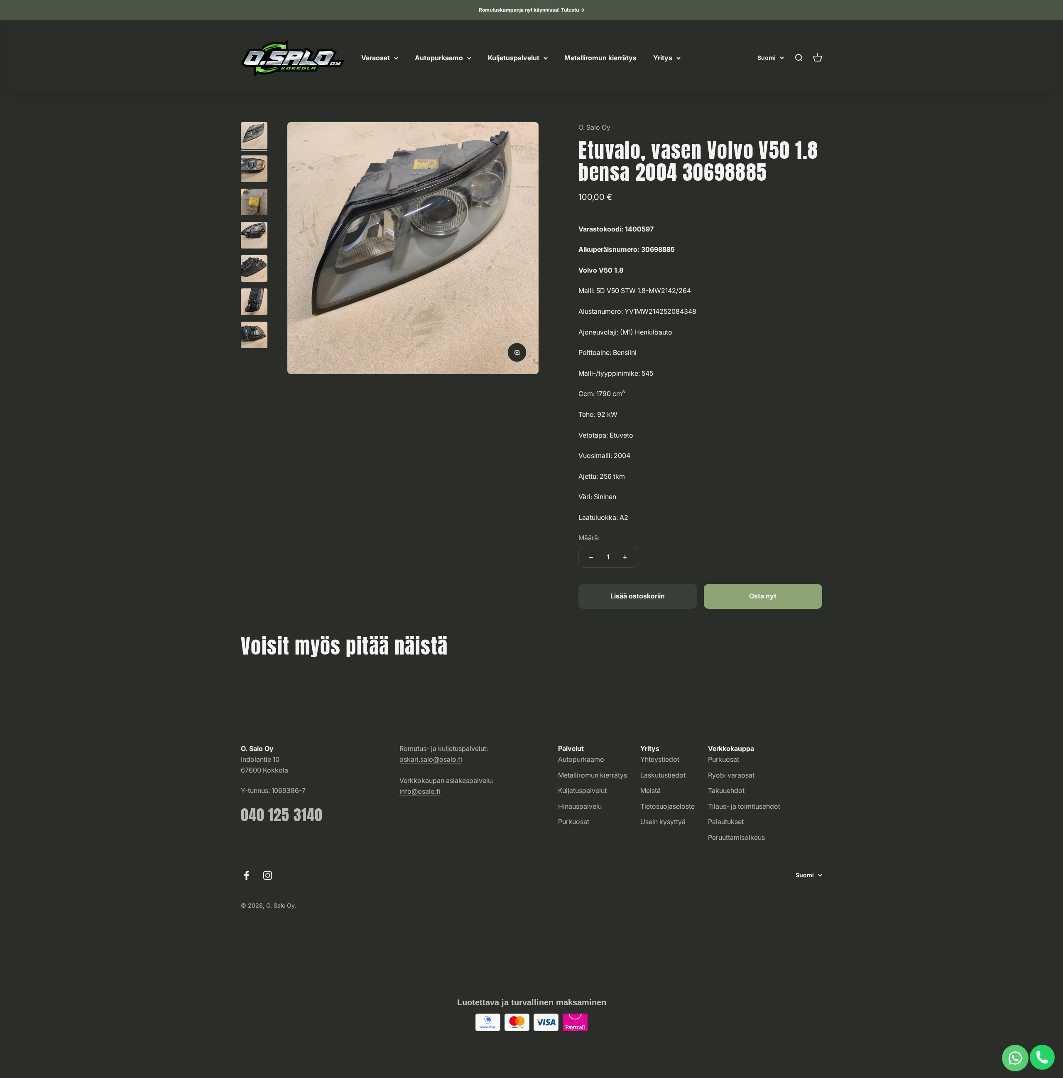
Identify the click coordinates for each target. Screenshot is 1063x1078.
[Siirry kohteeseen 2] (254, 170)
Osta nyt (762, 596)
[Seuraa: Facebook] (246, 875)
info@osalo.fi (420, 791)
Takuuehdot (726, 790)
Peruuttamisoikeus (736, 837)
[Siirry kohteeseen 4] (254, 236)
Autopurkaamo (439, 58)
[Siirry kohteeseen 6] (254, 302)
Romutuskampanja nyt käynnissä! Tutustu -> (532, 10)
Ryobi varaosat (731, 775)
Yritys (662, 58)
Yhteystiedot (659, 759)
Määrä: (589, 538)
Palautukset (726, 821)
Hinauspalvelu (580, 806)
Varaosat (375, 58)
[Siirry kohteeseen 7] (254, 336)
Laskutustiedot (663, 775)
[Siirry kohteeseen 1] (254, 136)
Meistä (650, 790)
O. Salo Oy (594, 127)
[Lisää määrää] (625, 557)
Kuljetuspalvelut (513, 58)
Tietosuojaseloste (667, 806)
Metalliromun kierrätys (600, 58)
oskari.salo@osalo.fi (430, 759)
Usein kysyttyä (663, 821)
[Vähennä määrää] (591, 557)
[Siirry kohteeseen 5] (254, 269)
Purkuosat (573, 821)
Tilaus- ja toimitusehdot (744, 806)
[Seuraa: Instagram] (267, 875)
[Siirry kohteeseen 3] (254, 203)
